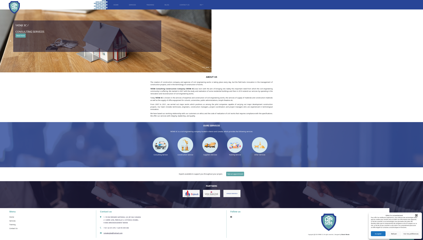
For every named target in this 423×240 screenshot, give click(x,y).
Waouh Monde (345, 234)
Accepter (378, 234)
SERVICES (132, 5)
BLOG (167, 5)
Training (12, 224)
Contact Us (13, 228)
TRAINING (150, 5)
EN (201, 5)
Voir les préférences (411, 234)
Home (11, 217)
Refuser (394, 234)
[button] (416, 215)
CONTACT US (184, 5)
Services (12, 221)
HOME (115, 5)
